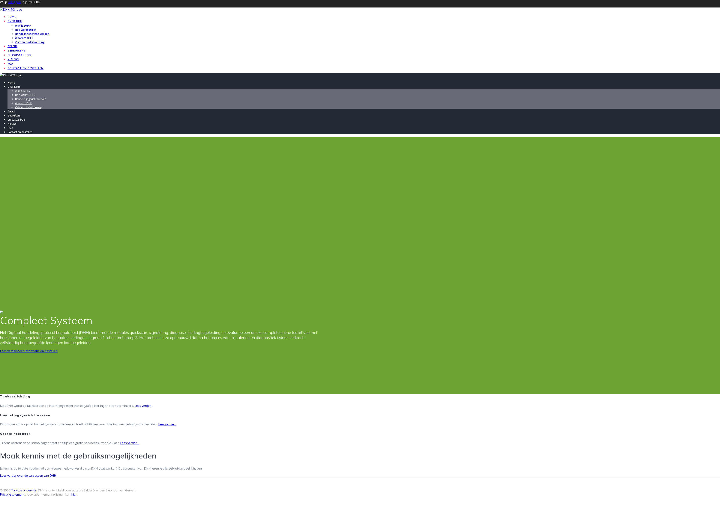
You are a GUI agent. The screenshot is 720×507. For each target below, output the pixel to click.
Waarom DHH (24, 38)
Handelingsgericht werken (32, 34)
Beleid (12, 46)
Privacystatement (12, 494)
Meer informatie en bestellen (37, 351)
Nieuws (13, 59)
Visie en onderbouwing (30, 42)
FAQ (10, 63)
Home (12, 17)
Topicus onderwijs (24, 490)
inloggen (14, 2)
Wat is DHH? (23, 25)
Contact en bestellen (26, 68)
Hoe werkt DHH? (25, 29)
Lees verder (8, 351)
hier (74, 494)
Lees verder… (143, 406)
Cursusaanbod (19, 55)
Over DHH (15, 21)
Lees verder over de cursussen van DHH (28, 475)
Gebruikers (16, 50)
